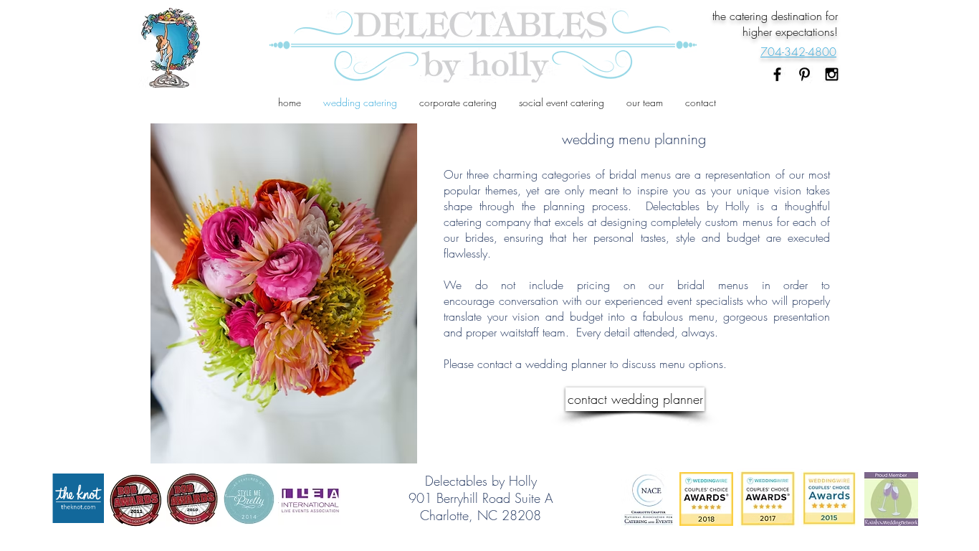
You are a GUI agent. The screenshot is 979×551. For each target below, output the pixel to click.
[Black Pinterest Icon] (804, 74)
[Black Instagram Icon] (832, 74)
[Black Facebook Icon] (777, 74)
